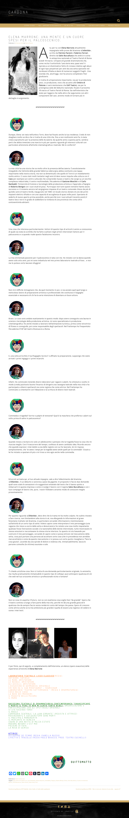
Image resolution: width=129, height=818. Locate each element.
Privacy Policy (114, 25)
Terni (36, 782)
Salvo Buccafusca (72, 780)
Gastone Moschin (40, 780)
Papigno (53, 780)
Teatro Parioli (25, 782)
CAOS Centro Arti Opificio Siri (20, 780)
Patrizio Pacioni (29, 43)
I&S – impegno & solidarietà (49, 25)
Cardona (19, 12)
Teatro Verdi (32, 782)
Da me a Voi (68, 25)
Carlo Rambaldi (31, 780)
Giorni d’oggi (29, 25)
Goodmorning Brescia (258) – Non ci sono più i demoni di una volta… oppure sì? (98, 789)
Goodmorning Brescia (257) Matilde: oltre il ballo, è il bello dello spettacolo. (29, 789)
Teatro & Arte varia (96, 25)
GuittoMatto (48, 780)
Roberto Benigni (60, 780)
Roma (65, 780)
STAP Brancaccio (17, 782)
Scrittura (81, 25)
